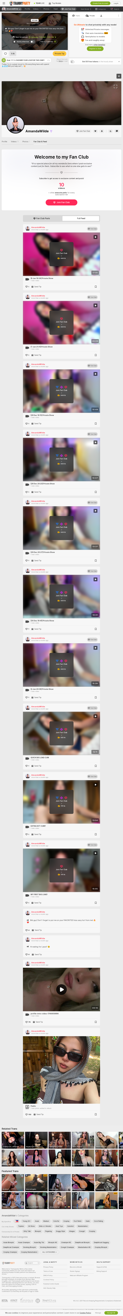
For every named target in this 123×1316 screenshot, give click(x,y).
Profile (27, 9)
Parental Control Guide (51, 1284)
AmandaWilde (38, 227)
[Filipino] (16, 1221)
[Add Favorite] (5, 53)
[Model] (119, 76)
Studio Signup (75, 1271)
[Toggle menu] (4, 3)
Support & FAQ (102, 1267)
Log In (116, 3)
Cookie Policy (85, 1313)
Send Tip (37, 287)
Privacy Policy (48, 1267)
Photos (47, 9)
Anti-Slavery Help (49, 1288)
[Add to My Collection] (96, 287)
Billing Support (102, 1271)
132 (29, 1114)
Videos (36, 9)
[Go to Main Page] (20, 3)
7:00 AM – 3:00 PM (42, 37)
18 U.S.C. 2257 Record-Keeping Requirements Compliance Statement (97, 1301)
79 (29, 1022)
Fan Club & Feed (40, 142)
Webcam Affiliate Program (79, 1275)
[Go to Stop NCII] (49, 1300)
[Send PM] (116, 131)
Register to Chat (95, 49)
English (30, 1263)
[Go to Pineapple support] (37, 1301)
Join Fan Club (63, 202)
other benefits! (99, 45)
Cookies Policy (48, 1280)
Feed (56, 9)
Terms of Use (48, 1271)
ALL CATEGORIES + (49, 1252)
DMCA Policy (47, 1275)
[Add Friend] (110, 131)
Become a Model (76, 1267)
